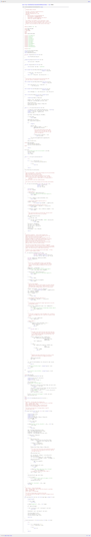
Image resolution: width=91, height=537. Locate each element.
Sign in (89, 1)
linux (26, 4)
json (89, 535)
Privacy (8, 535)
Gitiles (6, 535)
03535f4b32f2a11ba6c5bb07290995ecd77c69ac (37, 4)
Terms (11, 535)
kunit (23, 4)
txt (87, 535)
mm (49, 4)
